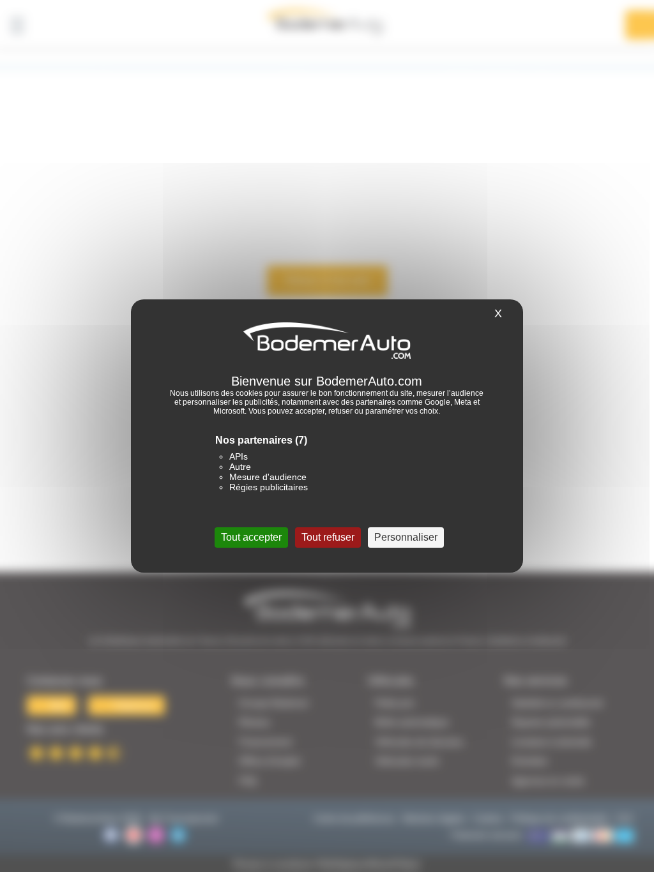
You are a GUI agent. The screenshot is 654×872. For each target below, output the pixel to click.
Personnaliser (405, 537)
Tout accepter (251, 537)
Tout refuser (327, 537)
